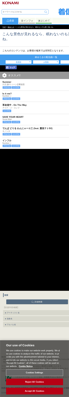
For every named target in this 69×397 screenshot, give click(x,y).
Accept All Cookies (34, 391)
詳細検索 (38, 302)
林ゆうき (11, 27)
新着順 (18, 62)
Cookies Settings (34, 372)
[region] (34, 368)
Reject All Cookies (34, 382)
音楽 (11, 20)
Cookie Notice (26, 366)
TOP (4, 27)
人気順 (46, 62)
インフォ (28, 20)
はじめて (45, 20)
